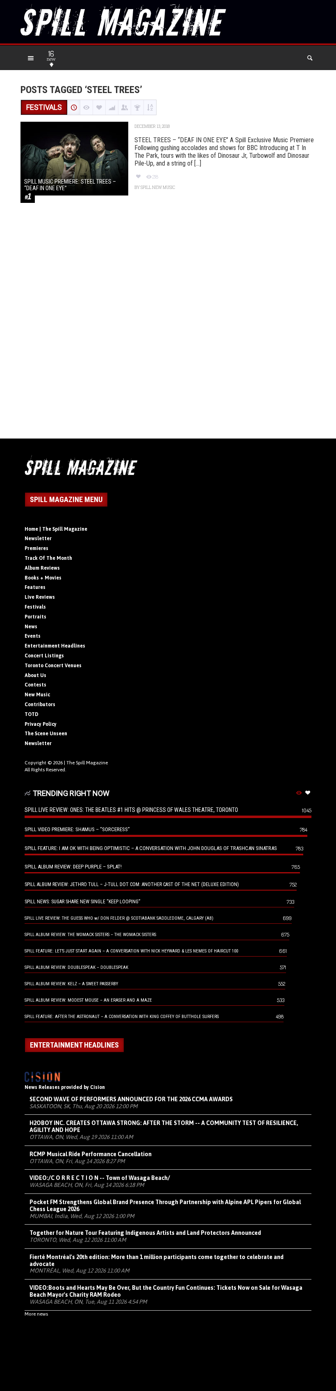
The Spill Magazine (87, 763)
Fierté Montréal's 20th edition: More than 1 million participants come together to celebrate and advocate (157, 1260)
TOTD (32, 714)
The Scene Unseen (46, 733)
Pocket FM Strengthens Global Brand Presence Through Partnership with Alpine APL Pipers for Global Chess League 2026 (165, 1205)
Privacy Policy (41, 724)
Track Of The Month (48, 558)
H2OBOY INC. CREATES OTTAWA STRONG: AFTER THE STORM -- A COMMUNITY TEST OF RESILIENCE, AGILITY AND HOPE (164, 1126)
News (31, 627)
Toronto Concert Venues (53, 665)
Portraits (35, 617)
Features (35, 587)
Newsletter (38, 538)
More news (36, 1314)
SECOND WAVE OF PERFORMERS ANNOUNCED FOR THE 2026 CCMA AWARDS (131, 1099)
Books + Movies (43, 578)
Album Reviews (42, 568)
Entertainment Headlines (55, 646)
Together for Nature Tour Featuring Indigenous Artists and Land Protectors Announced (145, 1233)
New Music (37, 695)
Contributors (40, 704)
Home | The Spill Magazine (56, 529)
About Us (35, 675)
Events (33, 636)
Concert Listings (44, 656)
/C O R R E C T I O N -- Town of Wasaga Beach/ (100, 1178)
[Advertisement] (168, 329)
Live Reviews (40, 597)
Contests (35, 685)
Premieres (36, 548)
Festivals (35, 607)
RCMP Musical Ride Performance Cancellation (91, 1154)
